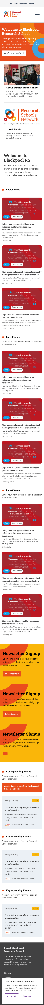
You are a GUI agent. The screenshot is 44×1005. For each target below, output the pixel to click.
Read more (27, 990)
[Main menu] (37, 14)
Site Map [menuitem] (7, 973)
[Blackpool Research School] (12, 14)
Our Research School (14, 53)
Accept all (11, 996)
